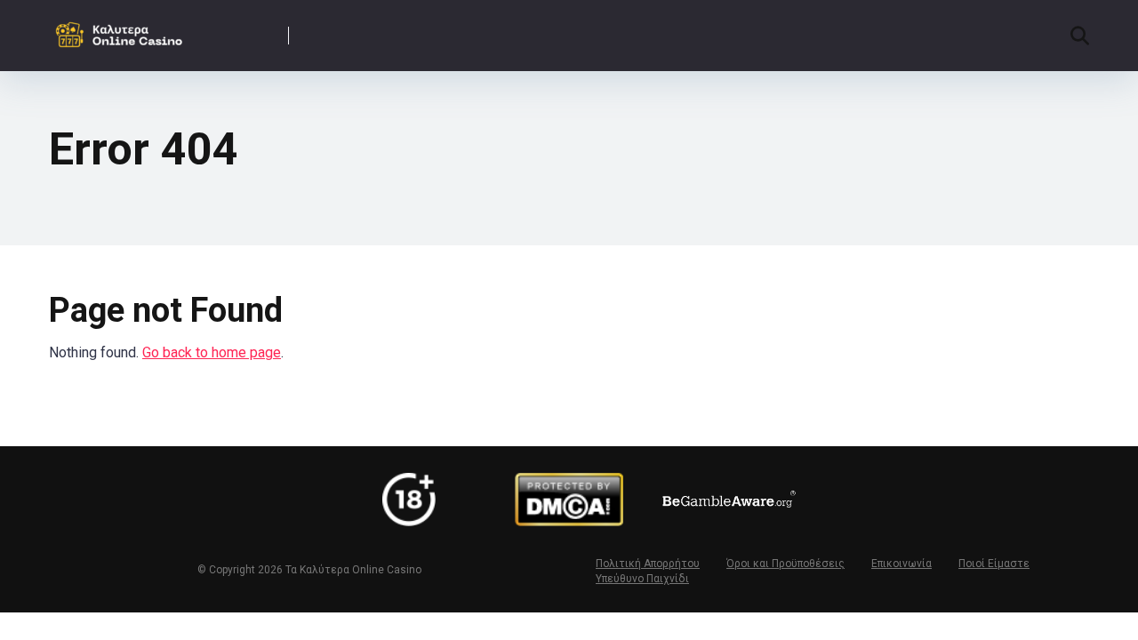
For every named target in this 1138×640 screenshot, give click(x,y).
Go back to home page (211, 352)
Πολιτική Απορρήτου (648, 563)
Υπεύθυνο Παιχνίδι (642, 578)
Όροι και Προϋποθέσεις (785, 563)
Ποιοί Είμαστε (994, 563)
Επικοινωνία (901, 563)
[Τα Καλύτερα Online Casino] (122, 28)
